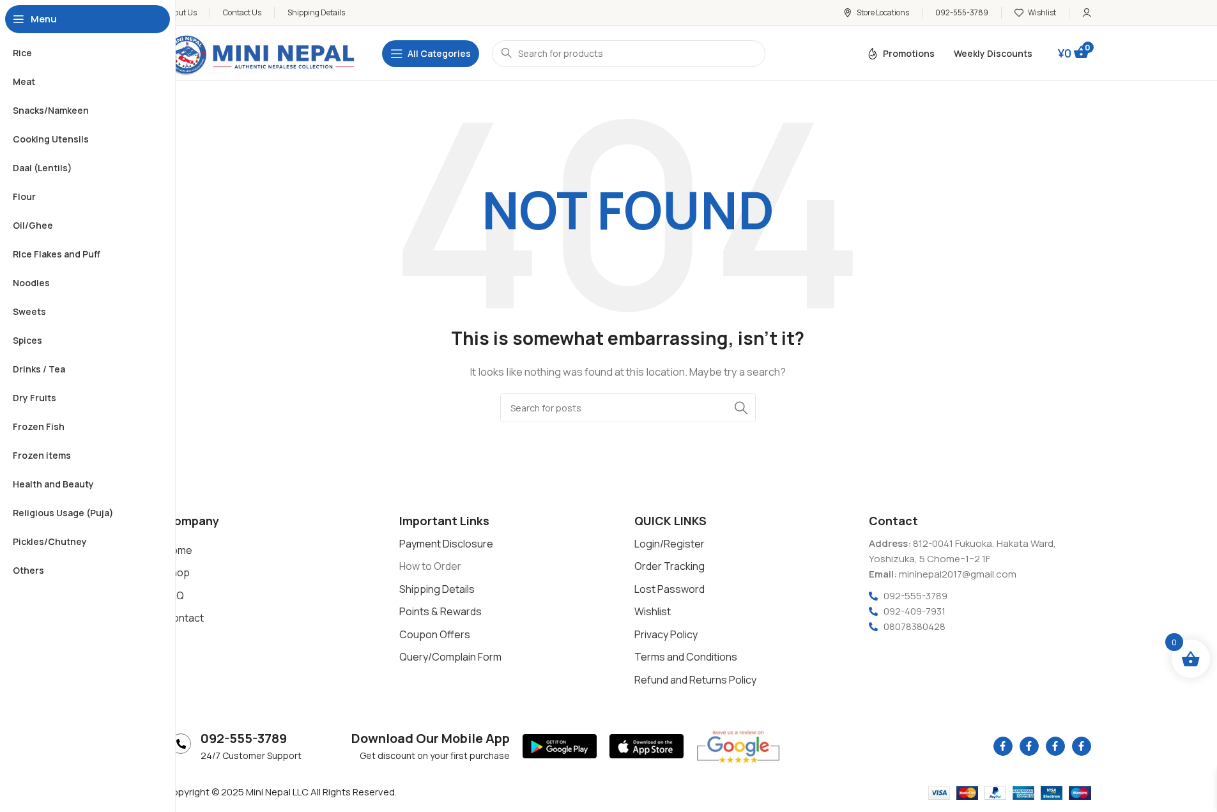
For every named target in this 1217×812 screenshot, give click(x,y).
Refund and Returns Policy (695, 680)
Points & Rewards (440, 611)
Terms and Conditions (685, 657)
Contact (184, 618)
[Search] (741, 407)
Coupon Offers (434, 634)
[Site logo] (260, 52)
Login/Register (669, 544)
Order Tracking (669, 566)
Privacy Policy (666, 634)
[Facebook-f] (1003, 746)
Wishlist (652, 611)
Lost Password (669, 589)
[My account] (1087, 13)
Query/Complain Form (450, 657)
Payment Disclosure (446, 544)
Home (178, 550)
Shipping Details (437, 589)
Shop (177, 572)
